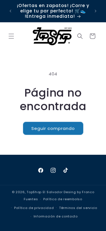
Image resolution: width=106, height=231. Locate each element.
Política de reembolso (62, 199)
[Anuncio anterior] (10, 11)
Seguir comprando (53, 128)
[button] (11, 36)
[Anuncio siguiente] (95, 11)
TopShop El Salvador (44, 192)
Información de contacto (56, 216)
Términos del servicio (78, 208)
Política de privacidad (34, 208)
